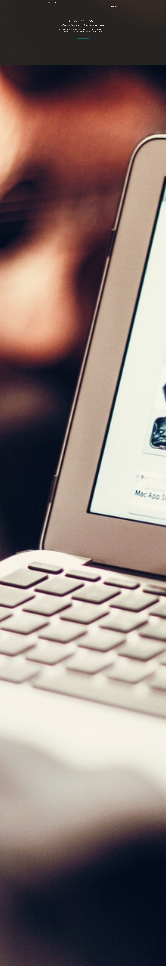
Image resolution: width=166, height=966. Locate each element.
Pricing (110, 2)
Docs (116, 2)
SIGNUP (112, 6)
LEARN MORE (83, 37)
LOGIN (116, 6)
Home (104, 2)
